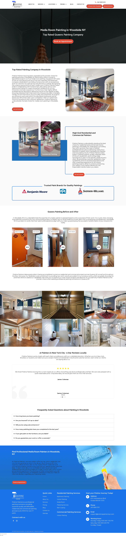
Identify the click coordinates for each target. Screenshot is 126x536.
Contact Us (80, 4)
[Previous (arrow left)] (0, 535)
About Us (31, 4)
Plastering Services (62, 505)
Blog (71, 4)
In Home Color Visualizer (94, 6)
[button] (14, 381)
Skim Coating (61, 507)
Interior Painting (62, 499)
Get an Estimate (108, 6)
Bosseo (41, 531)
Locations (51, 4)
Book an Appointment (63, 41)
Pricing (62, 4)
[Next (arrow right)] (2, 535)
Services (40, 4)
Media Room (61, 502)
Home (45, 496)
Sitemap (45, 513)
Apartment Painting (63, 496)
